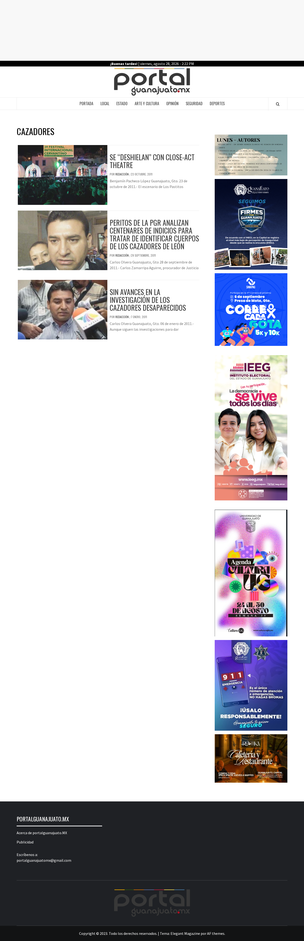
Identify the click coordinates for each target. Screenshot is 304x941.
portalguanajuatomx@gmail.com (44, 860)
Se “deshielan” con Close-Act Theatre (152, 161)
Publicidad (25, 842)
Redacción (122, 174)
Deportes (217, 103)
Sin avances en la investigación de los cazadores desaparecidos (148, 300)
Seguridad (194, 103)
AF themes (215, 933)
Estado (122, 103)
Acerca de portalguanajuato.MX (42, 832)
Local (104, 103)
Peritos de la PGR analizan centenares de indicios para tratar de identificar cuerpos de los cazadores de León (154, 234)
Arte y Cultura (147, 103)
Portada (86, 103)
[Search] (278, 104)
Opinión (172, 103)
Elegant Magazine (185, 933)
